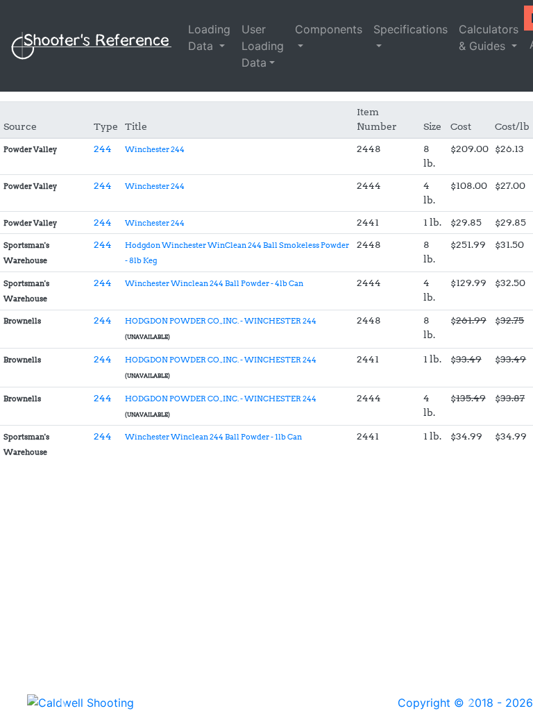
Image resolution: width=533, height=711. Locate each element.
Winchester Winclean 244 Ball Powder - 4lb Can (214, 283)
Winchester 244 (155, 149)
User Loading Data (263, 45)
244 (103, 148)
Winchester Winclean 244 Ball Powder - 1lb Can (213, 437)
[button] (63, 702)
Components (328, 29)
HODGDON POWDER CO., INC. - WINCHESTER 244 (220, 321)
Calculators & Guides (488, 37)
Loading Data (209, 37)
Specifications (410, 29)
